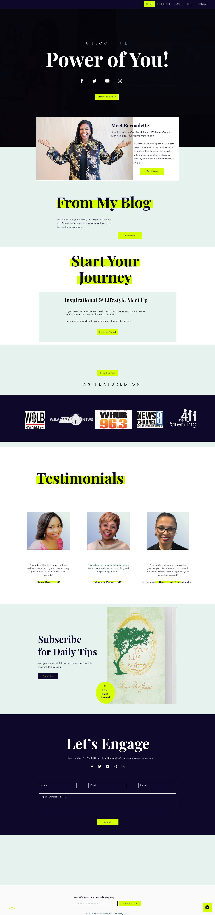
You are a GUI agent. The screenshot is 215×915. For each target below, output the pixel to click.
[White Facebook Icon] (82, 81)
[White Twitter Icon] (94, 81)
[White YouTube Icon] (107, 81)
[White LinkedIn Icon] (123, 766)
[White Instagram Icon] (120, 81)
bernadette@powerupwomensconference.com (130, 758)
